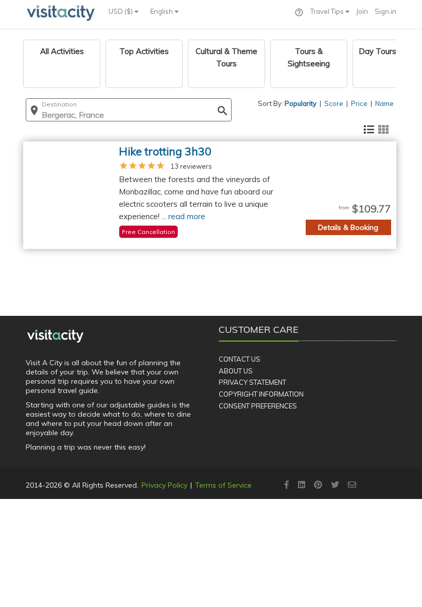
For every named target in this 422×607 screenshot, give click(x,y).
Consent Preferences (258, 406)
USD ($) (121, 11)
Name (384, 103)
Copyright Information (261, 394)
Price (359, 103)
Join (362, 11)
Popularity (300, 103)
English (162, 11)
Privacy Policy (164, 485)
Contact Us (239, 359)
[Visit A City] (55, 336)
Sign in (385, 11)
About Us (236, 371)
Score (333, 103)
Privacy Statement (252, 382)
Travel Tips (327, 11)
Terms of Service (223, 485)
